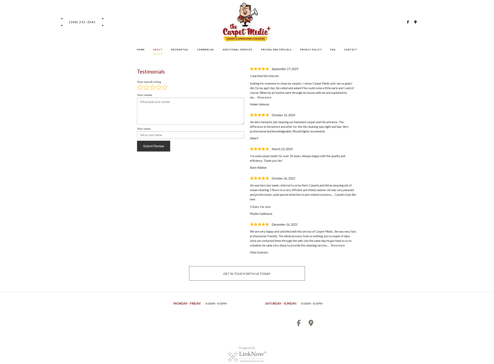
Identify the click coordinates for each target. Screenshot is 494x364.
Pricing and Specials (276, 49)
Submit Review (153, 146)
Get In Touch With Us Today (247, 273)
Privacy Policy (311, 49)
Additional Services (238, 49)
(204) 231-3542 (82, 22)
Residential (180, 49)
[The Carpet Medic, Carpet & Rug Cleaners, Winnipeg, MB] (148, 325)
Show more (264, 97)
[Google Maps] (415, 22)
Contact (350, 49)
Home (141, 49)
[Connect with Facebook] (407, 22)
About (158, 49)
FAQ (333, 49)
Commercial (205, 49)
